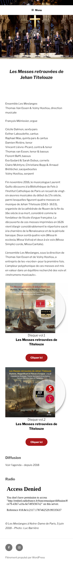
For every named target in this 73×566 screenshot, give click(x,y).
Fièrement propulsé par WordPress (25, 557)
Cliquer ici (36, 357)
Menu (38, 10)
